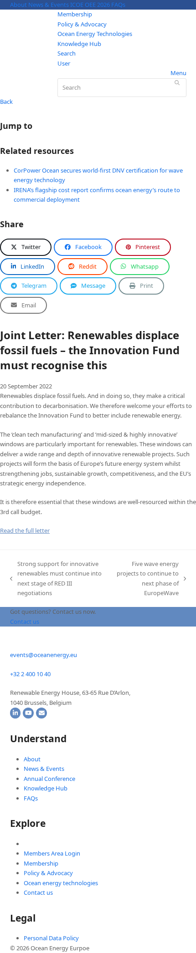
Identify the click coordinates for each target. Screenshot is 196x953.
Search (66, 53)
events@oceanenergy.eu (43, 655)
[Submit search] (177, 82)
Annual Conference (49, 779)
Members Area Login (52, 853)
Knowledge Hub (79, 44)
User (63, 63)
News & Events (48, 4)
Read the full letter (25, 530)
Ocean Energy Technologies (94, 34)
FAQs (118, 4)
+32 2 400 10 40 (30, 674)
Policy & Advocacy (82, 24)
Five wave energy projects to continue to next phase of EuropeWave (147, 578)
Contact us (38, 892)
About (18, 4)
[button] (26, 247)
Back (6, 101)
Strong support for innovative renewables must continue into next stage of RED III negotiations (56, 578)
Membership (74, 14)
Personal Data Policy (51, 938)
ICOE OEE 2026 (90, 4)
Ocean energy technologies (61, 883)
